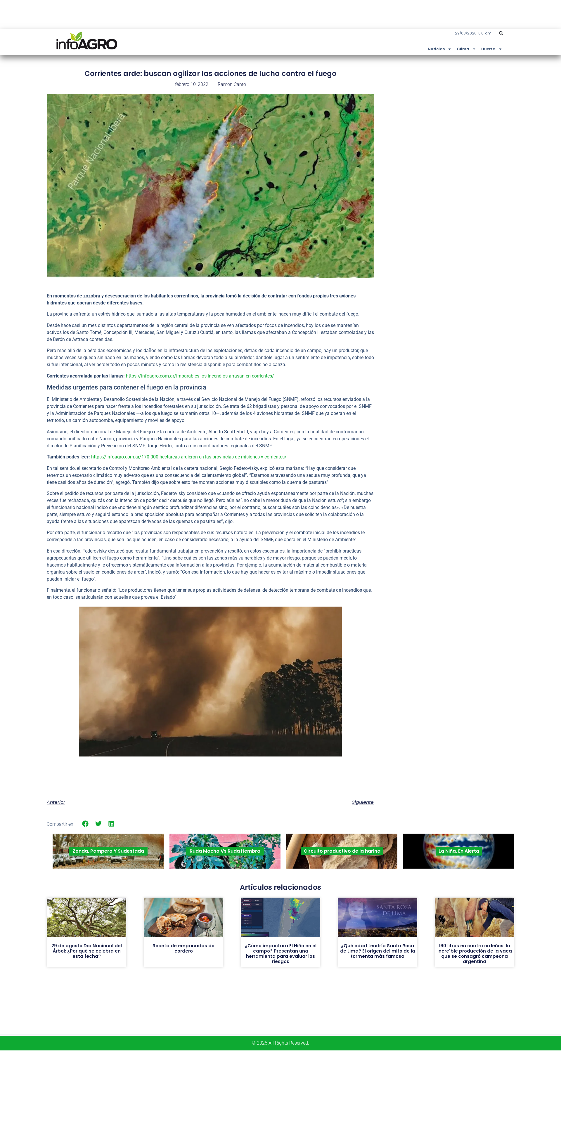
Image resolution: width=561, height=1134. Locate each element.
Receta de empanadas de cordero (183, 948)
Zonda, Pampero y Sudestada (108, 851)
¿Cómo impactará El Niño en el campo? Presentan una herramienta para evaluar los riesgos (280, 954)
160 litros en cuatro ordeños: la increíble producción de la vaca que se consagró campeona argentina (474, 954)
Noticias (436, 49)
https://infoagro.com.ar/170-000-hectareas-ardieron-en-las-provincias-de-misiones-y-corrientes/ (189, 457)
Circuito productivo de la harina (342, 851)
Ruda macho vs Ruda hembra (225, 851)
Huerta (488, 49)
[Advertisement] (470, 111)
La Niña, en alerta (459, 851)
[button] (501, 33)
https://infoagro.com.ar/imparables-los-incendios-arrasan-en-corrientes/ (200, 376)
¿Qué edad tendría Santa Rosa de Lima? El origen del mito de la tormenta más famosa (377, 951)
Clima (463, 49)
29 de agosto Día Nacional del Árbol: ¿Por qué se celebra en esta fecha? (86, 951)
